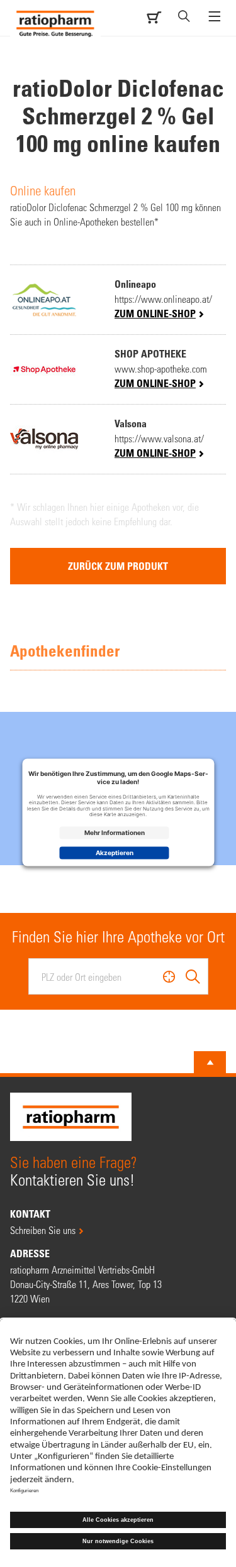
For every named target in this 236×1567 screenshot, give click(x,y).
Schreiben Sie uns (43, 1230)
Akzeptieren (114, 852)
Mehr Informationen (114, 832)
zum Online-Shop (155, 313)
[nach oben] (210, 1062)
